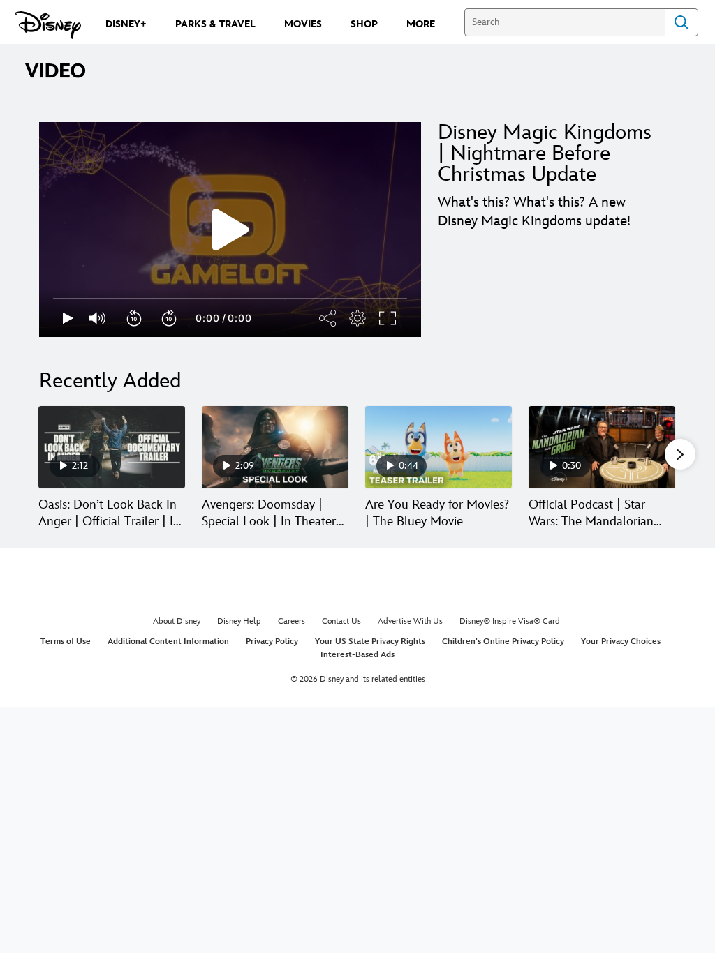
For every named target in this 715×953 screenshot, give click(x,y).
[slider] (230, 298)
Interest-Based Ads (357, 655)
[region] (230, 229)
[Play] (68, 318)
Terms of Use (65, 641)
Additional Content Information (168, 641)
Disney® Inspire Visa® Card (509, 621)
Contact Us (341, 621)
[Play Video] (230, 229)
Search (681, 22)
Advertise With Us (410, 621)
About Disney (176, 621)
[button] (135, 318)
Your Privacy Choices (621, 641)
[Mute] (98, 318)
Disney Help (239, 621)
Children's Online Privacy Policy (503, 641)
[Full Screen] (388, 318)
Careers (291, 621)
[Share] (328, 318)
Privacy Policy (272, 641)
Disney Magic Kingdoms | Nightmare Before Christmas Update (544, 153)
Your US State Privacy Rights (370, 641)
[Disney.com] (48, 25)
